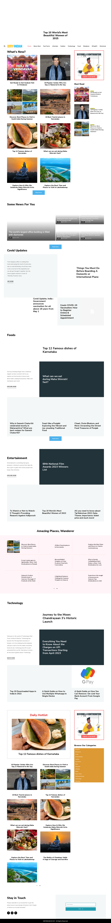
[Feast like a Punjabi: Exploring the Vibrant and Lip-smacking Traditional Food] (55, 408)
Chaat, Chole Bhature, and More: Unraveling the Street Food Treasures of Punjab (88, 425)
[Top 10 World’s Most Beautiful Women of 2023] (55, 496)
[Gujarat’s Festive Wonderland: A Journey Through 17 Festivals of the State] (13, 578)
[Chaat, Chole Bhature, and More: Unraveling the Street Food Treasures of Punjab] (88, 408)
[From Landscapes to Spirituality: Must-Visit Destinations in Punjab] (13, 562)
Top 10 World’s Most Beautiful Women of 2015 (55, 35)
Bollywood (92, 108)
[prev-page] (54, 588)
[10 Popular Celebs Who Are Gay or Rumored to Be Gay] (55, 67)
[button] (4, 46)
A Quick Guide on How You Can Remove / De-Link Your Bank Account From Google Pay (87, 695)
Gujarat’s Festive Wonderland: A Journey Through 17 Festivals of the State (28, 578)
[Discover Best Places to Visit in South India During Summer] (22, 101)
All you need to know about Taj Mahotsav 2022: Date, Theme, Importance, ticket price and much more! (87, 514)
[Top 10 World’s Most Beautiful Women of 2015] (55, 22)
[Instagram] (12, 913)
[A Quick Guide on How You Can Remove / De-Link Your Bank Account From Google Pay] (88, 676)
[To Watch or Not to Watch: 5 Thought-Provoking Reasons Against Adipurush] (23, 496)
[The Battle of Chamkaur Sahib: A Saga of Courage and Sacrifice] (55, 872)
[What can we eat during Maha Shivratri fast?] (55, 136)
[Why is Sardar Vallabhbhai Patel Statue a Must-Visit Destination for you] (80, 562)
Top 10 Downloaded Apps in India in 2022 (23, 692)
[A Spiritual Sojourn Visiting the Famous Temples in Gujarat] (46, 578)
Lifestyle (92, 91)
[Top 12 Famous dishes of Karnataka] (22, 136)
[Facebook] (8, 913)
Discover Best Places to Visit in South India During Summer (22, 118)
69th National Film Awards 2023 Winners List (55, 466)
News (10, 237)
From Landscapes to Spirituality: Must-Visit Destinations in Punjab (29, 562)
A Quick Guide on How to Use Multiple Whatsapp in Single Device (54, 693)
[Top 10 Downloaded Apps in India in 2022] (23, 676)
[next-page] (57, 588)
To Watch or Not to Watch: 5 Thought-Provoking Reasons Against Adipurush (23, 513)
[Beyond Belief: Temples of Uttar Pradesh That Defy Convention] (46, 562)
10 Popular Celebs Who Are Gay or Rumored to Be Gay (55, 84)
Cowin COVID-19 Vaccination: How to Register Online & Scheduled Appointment (68, 311)
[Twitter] (15, 913)
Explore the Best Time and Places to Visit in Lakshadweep (55, 186)
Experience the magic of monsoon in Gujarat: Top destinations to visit (95, 578)
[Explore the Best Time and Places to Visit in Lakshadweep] (55, 170)
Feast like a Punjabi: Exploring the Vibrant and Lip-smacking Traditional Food (54, 427)
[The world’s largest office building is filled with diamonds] (31, 224)
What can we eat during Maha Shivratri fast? (55, 152)
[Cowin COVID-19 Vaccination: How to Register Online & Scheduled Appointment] (92, 311)
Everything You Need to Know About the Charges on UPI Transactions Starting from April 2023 (55, 647)
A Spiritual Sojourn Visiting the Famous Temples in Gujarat (62, 578)
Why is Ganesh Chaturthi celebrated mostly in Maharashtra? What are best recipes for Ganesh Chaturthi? (21, 428)
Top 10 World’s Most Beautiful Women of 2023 (54, 511)
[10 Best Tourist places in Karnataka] (55, 101)
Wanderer (92, 124)
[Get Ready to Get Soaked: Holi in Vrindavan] (22, 67)
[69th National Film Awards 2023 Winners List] (88, 467)
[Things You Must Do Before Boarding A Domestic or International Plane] (57, 272)
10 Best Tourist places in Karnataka (55, 118)
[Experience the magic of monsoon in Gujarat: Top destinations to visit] (80, 578)
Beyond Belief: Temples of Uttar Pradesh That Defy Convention (61, 562)
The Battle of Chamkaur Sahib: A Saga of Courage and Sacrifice (55, 858)
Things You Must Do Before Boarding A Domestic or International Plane (87, 272)
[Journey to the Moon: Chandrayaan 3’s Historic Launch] (23, 618)
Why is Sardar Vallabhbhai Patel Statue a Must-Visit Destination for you (94, 562)
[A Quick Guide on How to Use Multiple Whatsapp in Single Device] (55, 676)
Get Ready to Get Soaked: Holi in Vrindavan (22, 84)
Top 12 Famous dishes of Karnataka (22, 152)
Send (79, 908)
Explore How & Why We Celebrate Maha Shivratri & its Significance (22, 187)
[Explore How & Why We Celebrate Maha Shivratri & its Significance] (22, 170)
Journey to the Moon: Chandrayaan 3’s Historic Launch (60, 618)
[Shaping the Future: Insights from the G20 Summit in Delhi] (68, 216)
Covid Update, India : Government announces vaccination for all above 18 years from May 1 (43, 305)
